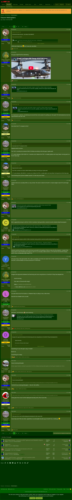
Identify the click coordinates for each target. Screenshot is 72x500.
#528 (69, 180)
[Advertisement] (17, 23)
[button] (32, 4)
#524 (69, 101)
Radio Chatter (16, 445)
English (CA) (11, 489)
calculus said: (15, 237)
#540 (69, 411)
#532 (69, 256)
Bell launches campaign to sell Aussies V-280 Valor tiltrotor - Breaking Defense (32, 226)
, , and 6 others (20, 388)
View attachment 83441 (17, 37)
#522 (69, 52)
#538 (69, 375)
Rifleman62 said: (15, 414)
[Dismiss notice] (70, 10)
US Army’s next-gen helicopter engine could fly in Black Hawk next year (34, 87)
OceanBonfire (7, 450)
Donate (21, 4)
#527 (69, 163)
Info (35, 4)
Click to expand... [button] (41, 43)
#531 (69, 234)
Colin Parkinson (65, 454)
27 (14, 26)
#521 (69, 29)
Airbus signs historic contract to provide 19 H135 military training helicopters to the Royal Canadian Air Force (37, 366)
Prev (3, 26)
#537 (69, 360)
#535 (69, 310)
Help (64, 489)
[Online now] (5, 58)
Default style (4, 489)
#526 (69, 141)
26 (12, 26)
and (17, 98)
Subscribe (15, 4)
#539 (69, 392)
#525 (69, 123)
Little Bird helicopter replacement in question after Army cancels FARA (34, 205)
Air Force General (17, 441)
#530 (69, 219)
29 (18, 26)
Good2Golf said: (15, 166)
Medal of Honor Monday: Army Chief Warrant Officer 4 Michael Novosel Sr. (35, 315)
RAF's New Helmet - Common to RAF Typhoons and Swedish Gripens (24, 440)
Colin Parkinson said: (16, 335)
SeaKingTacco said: (16, 143)
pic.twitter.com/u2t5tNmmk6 (24, 284)
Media (40, 4)
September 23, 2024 (31, 287)
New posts (3, 6)
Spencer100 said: (15, 32)
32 (23, 454)
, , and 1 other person (22, 328)
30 (20, 454)
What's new (28, 4)
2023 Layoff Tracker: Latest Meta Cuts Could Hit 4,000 (20, 457)
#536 (69, 332)
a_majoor (4, 19)
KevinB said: (14, 104)
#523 (69, 84)
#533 (69, 272)
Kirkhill (6, 441)
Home (3, 4)
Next (26, 26)
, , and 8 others (22, 357)
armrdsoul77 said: (16, 378)
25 (9, 26)
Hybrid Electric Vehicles (11, 453)
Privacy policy (59, 489)
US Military (18, 450)
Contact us (46, 489)
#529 (69, 202)
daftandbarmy (8, 458)
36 (22, 26)
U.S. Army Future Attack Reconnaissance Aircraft (18, 449)
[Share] (67, 29)
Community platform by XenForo (36, 491)
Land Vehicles (16, 454)
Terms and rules (52, 489)
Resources (47, 4)
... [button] (20, 26)
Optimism (7, 444)
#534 (69, 291)
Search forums (9, 6)
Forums (9, 4)
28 (16, 26)
